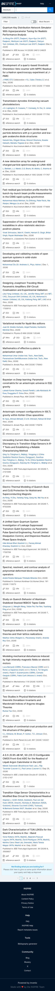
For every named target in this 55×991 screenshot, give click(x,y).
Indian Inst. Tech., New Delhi (30, 355)
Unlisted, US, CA (19, 294)
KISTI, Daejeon (21, 38)
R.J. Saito (30, 80)
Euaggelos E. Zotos (16, 393)
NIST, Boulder (26, 808)
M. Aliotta (36, 168)
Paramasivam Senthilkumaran (15, 358)
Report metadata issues (27, 930)
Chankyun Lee (25, 44)
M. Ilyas (6, 419)
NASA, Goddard (24, 800)
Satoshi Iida (7, 140)
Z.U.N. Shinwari (30, 419)
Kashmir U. (22, 543)
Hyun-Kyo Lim (34, 38)
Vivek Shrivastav (10, 232)
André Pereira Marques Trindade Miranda (20, 578)
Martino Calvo (8, 842)
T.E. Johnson (37, 734)
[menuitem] (42, 3)
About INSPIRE (27, 894)
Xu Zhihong (31, 200)
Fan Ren (39, 606)
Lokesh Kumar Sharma (12, 390)
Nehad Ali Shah (44, 419)
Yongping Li (33, 454)
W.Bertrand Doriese (11, 808)
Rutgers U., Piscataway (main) (28, 638)
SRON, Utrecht (14, 803)
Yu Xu (27, 460)
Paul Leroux (27, 768)
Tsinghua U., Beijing (18, 454)
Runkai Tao (7, 711)
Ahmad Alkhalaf (16, 419)
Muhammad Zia (9, 264)
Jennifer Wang (34, 294)
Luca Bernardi (8, 667)
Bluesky (27, 962)
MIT (42, 294)
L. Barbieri (7, 168)
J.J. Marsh (16, 168)
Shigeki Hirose (19, 140)
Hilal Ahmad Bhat (10, 543)
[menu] (41, 3)
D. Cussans (20, 108)
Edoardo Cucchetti (19, 805)
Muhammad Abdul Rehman (14, 200)
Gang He (33, 498)
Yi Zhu (13, 498)
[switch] (34, 21)
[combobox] (30, 9)
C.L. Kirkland (8, 734)
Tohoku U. (40, 80)
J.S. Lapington (9, 108)
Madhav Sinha (9, 638)
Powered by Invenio (27, 982)
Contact (27, 970)
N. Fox (40, 108)
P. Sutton (27, 734)
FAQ (27, 921)
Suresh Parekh (29, 390)
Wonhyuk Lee (16, 41)
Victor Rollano (8, 837)
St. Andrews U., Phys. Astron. (29, 264)
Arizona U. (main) (35, 675)
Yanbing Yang (22, 498)
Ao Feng (6, 498)
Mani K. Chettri (24, 232)
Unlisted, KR (12, 44)
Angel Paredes (30, 327)
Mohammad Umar (10, 355)
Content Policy (27, 899)
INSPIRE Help (27, 925)
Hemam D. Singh (38, 232)
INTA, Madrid (20, 837)
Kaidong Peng (31, 299)
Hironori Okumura (33, 140)
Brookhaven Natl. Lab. (28, 766)
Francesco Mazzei (29, 667)
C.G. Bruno (26, 168)
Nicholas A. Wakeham (31, 803)
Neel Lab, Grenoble (23, 842)
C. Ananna (45, 168)
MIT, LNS (42, 299)
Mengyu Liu (14, 203)
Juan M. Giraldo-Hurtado (13, 327)
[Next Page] (37, 878)
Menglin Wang (19, 606)
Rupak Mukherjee (15, 235)
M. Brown (18, 734)
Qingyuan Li (8, 606)
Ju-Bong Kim (8, 38)
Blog (27, 958)
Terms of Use (27, 907)
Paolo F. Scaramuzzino (19, 673)
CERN (17, 667)
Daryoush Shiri (14, 296)
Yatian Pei (30, 606)
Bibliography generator (27, 944)
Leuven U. (16, 768)
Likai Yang (7, 294)
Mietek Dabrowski (10, 766)
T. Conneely (31, 108)
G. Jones (47, 108)
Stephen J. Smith (10, 800)
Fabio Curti (21, 675)
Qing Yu (6, 454)
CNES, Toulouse (35, 805)
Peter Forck (41, 200)
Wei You (41, 498)
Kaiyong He (25, 463)
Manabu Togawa (17, 143)
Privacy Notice (27, 903)
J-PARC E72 (8, 80)
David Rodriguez (30, 840)
